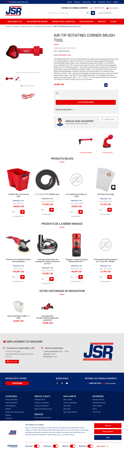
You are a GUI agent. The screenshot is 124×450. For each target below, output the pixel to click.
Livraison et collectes (41, 403)
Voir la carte (13, 361)
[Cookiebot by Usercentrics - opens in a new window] (12, 446)
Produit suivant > (107, 152)
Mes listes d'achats (70, 412)
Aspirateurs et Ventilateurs (43, 26)
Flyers (113, 22)
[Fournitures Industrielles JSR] (13, 11)
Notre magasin (86, 22)
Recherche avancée (99, 403)
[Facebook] (57, 383)
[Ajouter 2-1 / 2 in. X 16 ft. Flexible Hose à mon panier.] (51, 210)
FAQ (94, 2)
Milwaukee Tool (65, 55)
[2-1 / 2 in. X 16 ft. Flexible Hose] (47, 179)
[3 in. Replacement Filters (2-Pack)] (76, 179)
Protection (8, 418)
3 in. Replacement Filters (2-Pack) (76, 195)
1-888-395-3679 (108, 119)
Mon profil (66, 409)
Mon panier (67, 406)
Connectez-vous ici (104, 2)
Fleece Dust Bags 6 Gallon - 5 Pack (18, 317)
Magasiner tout (15, 22)
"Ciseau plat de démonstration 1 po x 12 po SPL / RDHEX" (105, 260)
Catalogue (15, 26)
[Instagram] (62, 383)
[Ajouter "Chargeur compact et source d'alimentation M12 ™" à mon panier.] (80, 277)
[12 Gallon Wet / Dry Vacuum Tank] (18, 179)
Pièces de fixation (11, 400)
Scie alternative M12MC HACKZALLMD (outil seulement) (47, 318)
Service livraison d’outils (42, 418)
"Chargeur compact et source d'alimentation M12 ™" (76, 260)
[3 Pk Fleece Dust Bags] (105, 179)
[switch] (55, 446)
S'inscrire (17, 383)
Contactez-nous (39, 400)
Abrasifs (8, 409)
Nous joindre (86, 2)
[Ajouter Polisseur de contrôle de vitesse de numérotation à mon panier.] (22, 277)
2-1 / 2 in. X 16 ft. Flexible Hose (47, 194)
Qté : (13, 212)
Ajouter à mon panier (86, 102)
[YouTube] (67, 383)
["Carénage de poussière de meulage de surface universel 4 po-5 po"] (47, 244)
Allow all (108, 425)
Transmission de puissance (14, 412)
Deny (108, 437)
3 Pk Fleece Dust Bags (105, 194)
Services (102, 22)
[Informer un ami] (106, 85)
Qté (57, 93)
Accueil (69, 2)
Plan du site (97, 412)
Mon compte (67, 400)
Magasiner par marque (37, 22)
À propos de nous (99, 400)
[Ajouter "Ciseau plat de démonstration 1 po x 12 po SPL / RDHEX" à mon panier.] (109, 277)
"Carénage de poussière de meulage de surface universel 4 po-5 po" (47, 261)
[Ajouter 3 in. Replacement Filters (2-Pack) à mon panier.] (80, 212)
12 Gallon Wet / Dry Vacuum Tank (18, 195)
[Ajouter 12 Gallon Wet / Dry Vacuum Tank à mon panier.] (22, 212)
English (115, 2)
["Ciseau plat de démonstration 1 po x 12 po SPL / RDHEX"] (105, 244)
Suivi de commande (70, 403)
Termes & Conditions (41, 406)
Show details (100, 446)
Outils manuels (10, 406)
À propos (77, 2)
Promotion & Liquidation (63, 22)
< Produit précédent (85, 152)
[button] (104, 13)
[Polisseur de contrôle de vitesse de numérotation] (18, 244)
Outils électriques (26, 26)
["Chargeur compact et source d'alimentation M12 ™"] (76, 244)
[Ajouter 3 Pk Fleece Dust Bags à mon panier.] (109, 210)
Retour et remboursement (43, 409)
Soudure (8, 415)
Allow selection (108, 431)
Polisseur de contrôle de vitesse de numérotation (18, 260)
